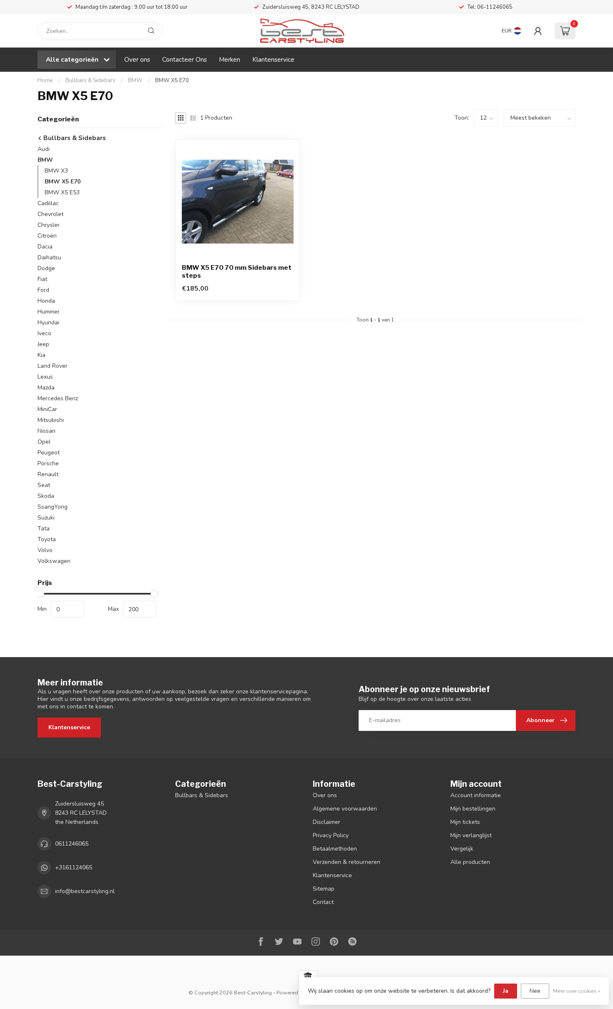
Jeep (43, 344)
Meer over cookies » (576, 990)
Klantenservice (273, 59)
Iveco (44, 333)
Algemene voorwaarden (345, 809)
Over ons (137, 59)
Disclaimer (326, 822)
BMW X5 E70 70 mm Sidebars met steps (236, 271)
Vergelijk (461, 849)
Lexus (45, 377)
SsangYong (53, 507)
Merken (229, 59)
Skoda (46, 496)
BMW (135, 80)
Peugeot (49, 453)
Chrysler (49, 225)
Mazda (46, 388)
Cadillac (48, 203)
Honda (46, 301)
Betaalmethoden (335, 849)
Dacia (45, 247)
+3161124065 (73, 867)
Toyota (47, 539)
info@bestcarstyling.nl (85, 891)
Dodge (46, 268)
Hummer (49, 312)
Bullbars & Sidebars (90, 80)
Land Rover (53, 366)
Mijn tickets (465, 822)
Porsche (48, 463)
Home (45, 80)
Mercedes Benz (58, 398)
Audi (44, 149)
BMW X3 (56, 171)
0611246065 (71, 844)
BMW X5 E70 (172, 80)
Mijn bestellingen (472, 809)
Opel (44, 442)
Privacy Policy (331, 835)
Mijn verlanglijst (471, 835)
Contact (323, 902)
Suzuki (46, 518)
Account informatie (475, 795)
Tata (44, 528)
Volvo (45, 550)
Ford (43, 290)
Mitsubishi (51, 420)
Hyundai (48, 322)
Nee (535, 991)
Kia (41, 355)
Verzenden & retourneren (346, 862)
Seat (44, 485)
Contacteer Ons (184, 59)
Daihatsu (49, 257)
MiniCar (47, 409)
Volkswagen (54, 561)
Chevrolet (50, 214)
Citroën (47, 236)
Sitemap (323, 889)
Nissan (46, 431)
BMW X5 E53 (62, 192)
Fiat (42, 279)
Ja (505, 991)
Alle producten (470, 862)
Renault (48, 474)
